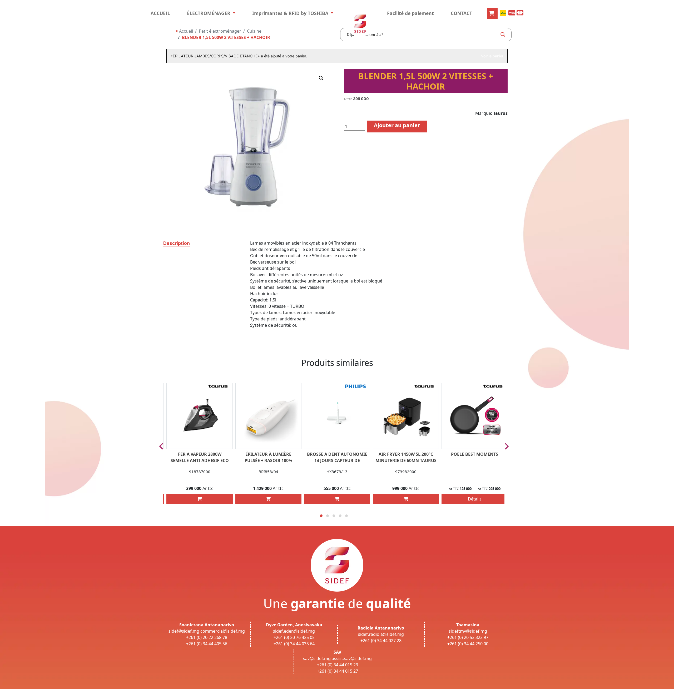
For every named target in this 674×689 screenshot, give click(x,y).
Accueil (185, 31)
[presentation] (161, 446)
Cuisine (254, 31)
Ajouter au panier (397, 125)
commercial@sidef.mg (222, 631)
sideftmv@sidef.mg (468, 631)
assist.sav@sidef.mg (352, 658)
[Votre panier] (492, 13)
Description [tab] (176, 243)
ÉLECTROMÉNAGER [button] (209, 13)
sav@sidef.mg (317, 658)
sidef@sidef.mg (183, 631)
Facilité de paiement (410, 13)
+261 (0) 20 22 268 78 (206, 637)
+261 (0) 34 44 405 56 (206, 644)
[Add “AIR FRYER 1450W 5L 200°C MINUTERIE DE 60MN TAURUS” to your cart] (406, 499)
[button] (321, 78)
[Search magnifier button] (502, 34)
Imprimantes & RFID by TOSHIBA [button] (291, 13)
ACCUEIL (160, 13)
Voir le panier (492, 56)
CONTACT (461, 13)
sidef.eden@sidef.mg (294, 631)
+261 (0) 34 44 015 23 (337, 665)
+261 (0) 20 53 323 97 (467, 637)
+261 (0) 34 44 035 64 (294, 644)
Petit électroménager (220, 31)
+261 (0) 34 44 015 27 (337, 671)
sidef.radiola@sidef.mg (381, 634)
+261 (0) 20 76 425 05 (294, 637)
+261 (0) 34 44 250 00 (467, 644)
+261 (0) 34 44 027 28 (381, 640)
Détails (475, 499)
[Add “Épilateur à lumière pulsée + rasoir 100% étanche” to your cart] (268, 499)
